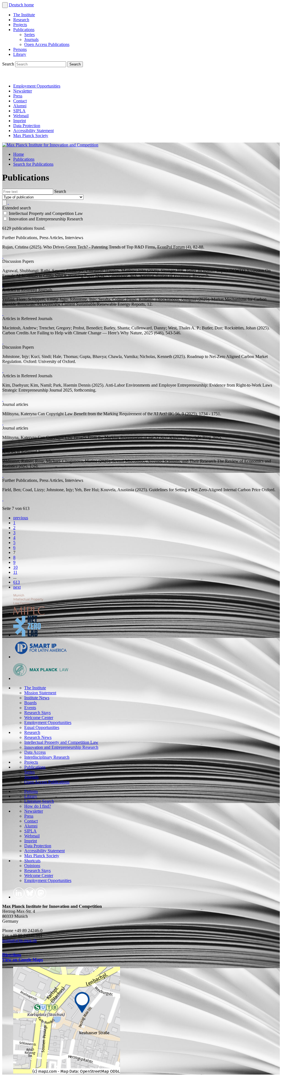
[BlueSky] (19, 76)
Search (8, 64)
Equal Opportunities (41, 727)
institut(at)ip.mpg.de (19, 940)
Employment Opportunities (36, 86)
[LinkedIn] (7, 76)
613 (16, 582)
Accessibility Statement (33, 130)
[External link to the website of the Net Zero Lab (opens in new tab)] (27, 635)
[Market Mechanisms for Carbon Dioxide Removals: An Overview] (2, 313)
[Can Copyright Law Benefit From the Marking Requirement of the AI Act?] (2, 446)
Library (19, 54)
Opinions (32, 865)
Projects (20, 24)
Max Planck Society (30, 135)
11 (15, 572)
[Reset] (8, 202)
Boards (30, 702)
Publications (23, 29)
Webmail (21, 115)
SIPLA (19, 110)
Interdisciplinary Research (46, 757)
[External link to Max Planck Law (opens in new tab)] (40, 678)
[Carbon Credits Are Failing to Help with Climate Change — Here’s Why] (2, 342)
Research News (37, 737)
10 (15, 567)
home (29, 4)
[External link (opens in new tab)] (66, 1072)
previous (20, 517)
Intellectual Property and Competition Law (61, 742)
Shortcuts (32, 860)
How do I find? (37, 806)
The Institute (24, 14)
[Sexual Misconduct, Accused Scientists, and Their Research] (2, 475)
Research (21, 19)
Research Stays (37, 712)
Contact (20, 101)
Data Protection (26, 125)
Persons (20, 49)
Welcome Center (38, 717)
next (17, 587)
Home (18, 154)
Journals (31, 39)
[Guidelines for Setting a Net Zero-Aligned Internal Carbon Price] (2, 499)
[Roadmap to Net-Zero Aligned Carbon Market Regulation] (2, 370)
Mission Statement (40, 692)
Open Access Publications (46, 44)
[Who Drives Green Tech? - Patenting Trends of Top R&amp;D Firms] (2, 256)
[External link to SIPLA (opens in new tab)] (40, 656)
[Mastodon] (31, 76)
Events (30, 707)
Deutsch (16, 4)
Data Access (35, 752)
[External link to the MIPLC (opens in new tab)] (29, 613)
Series (29, 34)
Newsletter (22, 91)
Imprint (19, 120)
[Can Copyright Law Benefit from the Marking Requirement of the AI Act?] (2, 423)
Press (17, 96)
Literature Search (39, 801)
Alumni (19, 105)
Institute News (36, 697)
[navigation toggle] (5, 5)
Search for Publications (33, 164)
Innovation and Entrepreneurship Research (61, 747)
